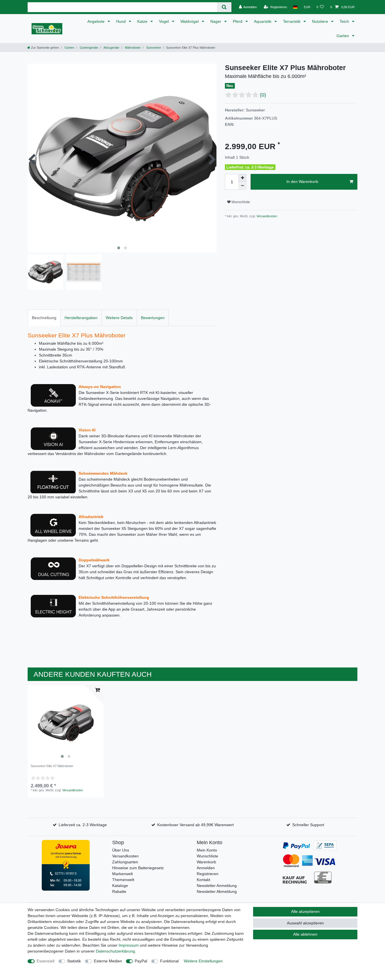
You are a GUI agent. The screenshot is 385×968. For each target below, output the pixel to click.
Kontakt (203, 879)
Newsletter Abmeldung (217, 891)
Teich (345, 21)
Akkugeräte (111, 47)
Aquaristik (263, 21)
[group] (66, 723)
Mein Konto (207, 850)
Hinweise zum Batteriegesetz (138, 868)
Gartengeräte (88, 47)
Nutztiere (320, 21)
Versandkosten (266, 216)
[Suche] (224, 7)
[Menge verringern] (242, 186)
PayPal (141, 961)
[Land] (295, 7)
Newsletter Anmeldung (217, 885)
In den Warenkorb (302, 181)
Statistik (74, 961)
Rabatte (119, 891)
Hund (121, 21)
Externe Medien (108, 961)
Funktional (169, 961)
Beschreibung (44, 317)
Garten (343, 35)
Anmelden (206, 868)
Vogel (164, 21)
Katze (143, 21)
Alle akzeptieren (305, 911)
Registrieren (207, 873)
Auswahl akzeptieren (305, 923)
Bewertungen (153, 317)
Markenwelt (122, 873)
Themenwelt (123, 879)
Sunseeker (153, 47)
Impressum (129, 945)
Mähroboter (132, 47)
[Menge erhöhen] (242, 178)
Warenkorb (206, 862)
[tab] (44, 318)
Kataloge (120, 885)
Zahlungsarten (125, 862)
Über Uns (120, 850)
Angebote (96, 21)
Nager (216, 21)
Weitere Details (119, 317)
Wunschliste (240, 202)
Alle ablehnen (305, 934)
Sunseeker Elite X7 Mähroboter (52, 766)
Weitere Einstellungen (203, 961)
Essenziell (45, 961)
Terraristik (292, 21)
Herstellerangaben (81, 317)
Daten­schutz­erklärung (115, 951)
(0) (263, 95)
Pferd (238, 21)
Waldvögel (190, 21)
